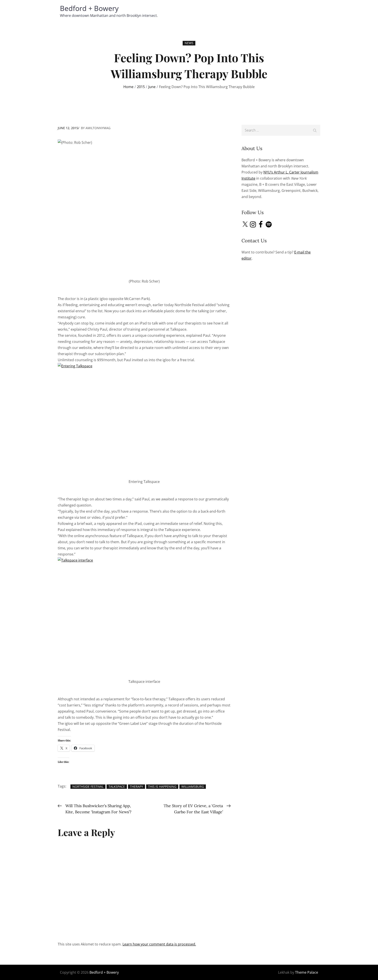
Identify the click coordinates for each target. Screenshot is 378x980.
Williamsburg (192, 786)
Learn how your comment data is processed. (159, 944)
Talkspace (116, 786)
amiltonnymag (98, 128)
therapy (136, 786)
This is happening (162, 786)
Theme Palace (306, 972)
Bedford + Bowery (89, 8)
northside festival (87, 786)
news (189, 43)
